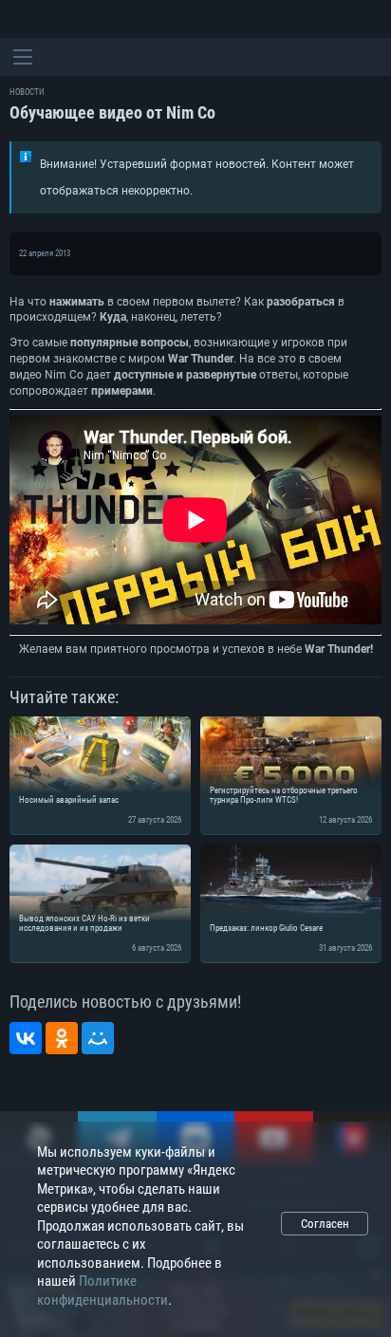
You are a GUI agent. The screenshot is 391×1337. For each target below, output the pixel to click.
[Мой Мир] (98, 1038)
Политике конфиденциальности (102, 1290)
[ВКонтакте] (25, 1038)
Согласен (325, 1223)
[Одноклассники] (62, 1038)
